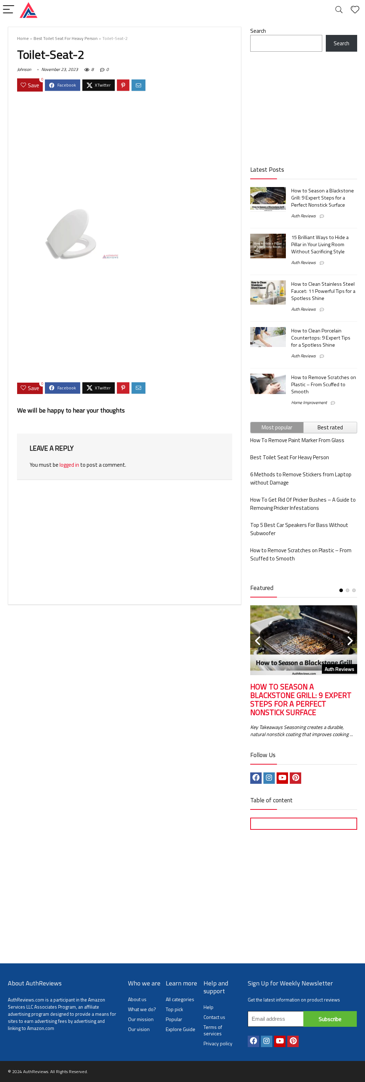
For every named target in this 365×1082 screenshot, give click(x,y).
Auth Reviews (303, 215)
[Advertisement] (124, 149)
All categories (180, 999)
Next (350, 641)
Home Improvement (309, 402)
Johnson (24, 69)
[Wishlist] (355, 9)
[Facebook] (256, 778)
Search (258, 31)
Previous (257, 641)
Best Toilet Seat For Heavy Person (66, 38)
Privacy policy (218, 1043)
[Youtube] (282, 778)
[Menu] (8, 9)
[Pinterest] (295, 778)
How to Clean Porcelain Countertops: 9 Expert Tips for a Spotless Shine (320, 338)
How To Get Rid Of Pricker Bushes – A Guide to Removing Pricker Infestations (303, 504)
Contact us (214, 1017)
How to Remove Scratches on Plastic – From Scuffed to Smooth (323, 384)
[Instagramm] (269, 778)
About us (137, 999)
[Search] (339, 9)
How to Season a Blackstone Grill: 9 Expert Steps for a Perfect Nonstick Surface (322, 198)
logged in (69, 465)
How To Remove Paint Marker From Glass (297, 440)
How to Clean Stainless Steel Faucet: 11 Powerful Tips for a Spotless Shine (323, 291)
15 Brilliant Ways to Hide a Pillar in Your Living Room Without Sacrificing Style (320, 244)
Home (23, 38)
